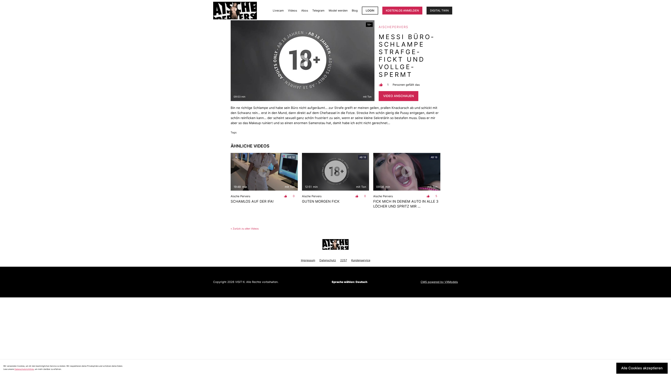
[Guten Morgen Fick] (335, 172)
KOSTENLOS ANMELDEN (402, 10)
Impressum (308, 260)
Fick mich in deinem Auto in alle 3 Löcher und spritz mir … (405, 203)
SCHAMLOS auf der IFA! (252, 201)
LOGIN (370, 10)
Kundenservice (360, 260)
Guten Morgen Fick (321, 201)
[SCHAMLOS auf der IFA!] (264, 172)
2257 (343, 260)
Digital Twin (439, 10)
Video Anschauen (398, 96)
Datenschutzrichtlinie (24, 369)
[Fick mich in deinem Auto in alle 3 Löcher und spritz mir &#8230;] (406, 172)
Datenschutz (327, 260)
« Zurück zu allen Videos (245, 228)
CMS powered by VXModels (439, 282)
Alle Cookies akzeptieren (642, 368)
